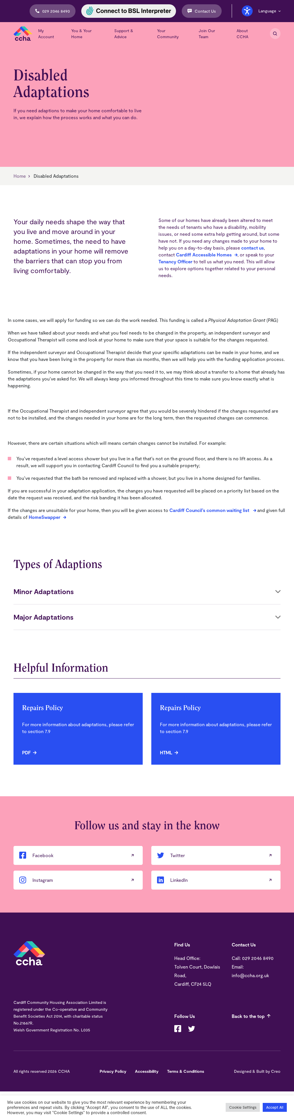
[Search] (275, 33)
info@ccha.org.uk (250, 975)
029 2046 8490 (56, 11)
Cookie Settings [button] (242, 1107)
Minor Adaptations (43, 591)
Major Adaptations (43, 617)
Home (19, 176)
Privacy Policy (113, 1071)
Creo (276, 1071)
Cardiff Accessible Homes (204, 254)
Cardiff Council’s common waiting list (209, 510)
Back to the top (248, 1016)
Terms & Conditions (185, 1071)
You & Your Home (81, 33)
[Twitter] (191, 1029)
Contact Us (205, 11)
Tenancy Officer (175, 261)
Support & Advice (123, 33)
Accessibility (146, 1071)
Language (267, 11)
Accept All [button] (274, 1107)
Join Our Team (207, 33)
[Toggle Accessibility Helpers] (247, 11)
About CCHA (242, 33)
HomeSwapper (44, 517)
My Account (46, 33)
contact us (252, 247)
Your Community (168, 33)
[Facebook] (177, 1029)
